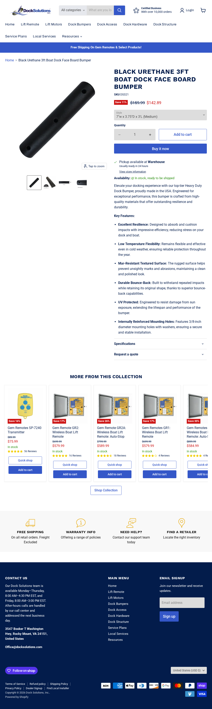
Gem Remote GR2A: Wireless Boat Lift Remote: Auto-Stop (111, 432)
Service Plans (16, 36)
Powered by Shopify (16, 696)
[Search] (119, 10)
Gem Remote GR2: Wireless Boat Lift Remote (65, 432)
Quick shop (25, 460)
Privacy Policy (13, 688)
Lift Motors (53, 24)
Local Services (44, 36)
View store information (132, 171)
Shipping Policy (59, 683)
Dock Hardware (135, 24)
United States (187, 670)
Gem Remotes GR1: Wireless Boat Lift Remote (156, 432)
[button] (34, 183)
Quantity (119, 125)
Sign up (169, 616)
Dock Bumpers (79, 24)
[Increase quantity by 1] (150, 134)
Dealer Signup (34, 688)
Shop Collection (106, 490)
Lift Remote (30, 24)
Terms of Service (15, 683)
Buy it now (160, 149)
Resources (71, 36)
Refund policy (38, 683)
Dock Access (107, 24)
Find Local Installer (58, 688)
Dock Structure (165, 24)
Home (10, 24)
